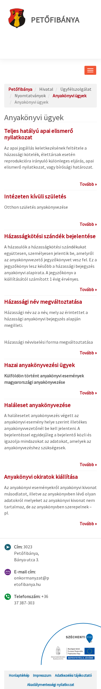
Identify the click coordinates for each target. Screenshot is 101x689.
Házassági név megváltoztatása (43, 301)
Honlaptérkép (19, 675)
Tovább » (88, 184)
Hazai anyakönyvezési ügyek (39, 365)
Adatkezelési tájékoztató (73, 675)
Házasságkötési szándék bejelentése (50, 236)
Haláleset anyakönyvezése (37, 405)
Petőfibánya (55, 20)
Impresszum (42, 675)
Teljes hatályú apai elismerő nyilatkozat (38, 134)
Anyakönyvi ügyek (69, 95)
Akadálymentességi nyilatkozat (50, 684)
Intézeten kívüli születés (35, 196)
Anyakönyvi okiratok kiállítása (41, 476)
